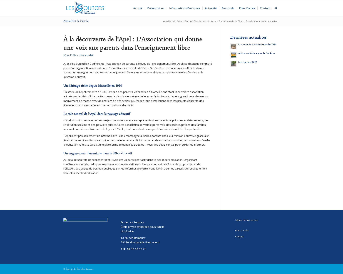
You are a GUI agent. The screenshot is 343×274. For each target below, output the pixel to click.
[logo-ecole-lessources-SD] (85, 8)
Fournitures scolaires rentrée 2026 (257, 44)
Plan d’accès (242, 230)
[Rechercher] (276, 8)
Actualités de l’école (76, 21)
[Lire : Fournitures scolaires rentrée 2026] (233, 46)
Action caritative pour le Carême (256, 53)
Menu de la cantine (246, 220)
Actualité (88, 55)
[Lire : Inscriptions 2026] (233, 64)
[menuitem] (138, 8)
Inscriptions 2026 (247, 62)
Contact (239, 236)
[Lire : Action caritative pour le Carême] (233, 55)
